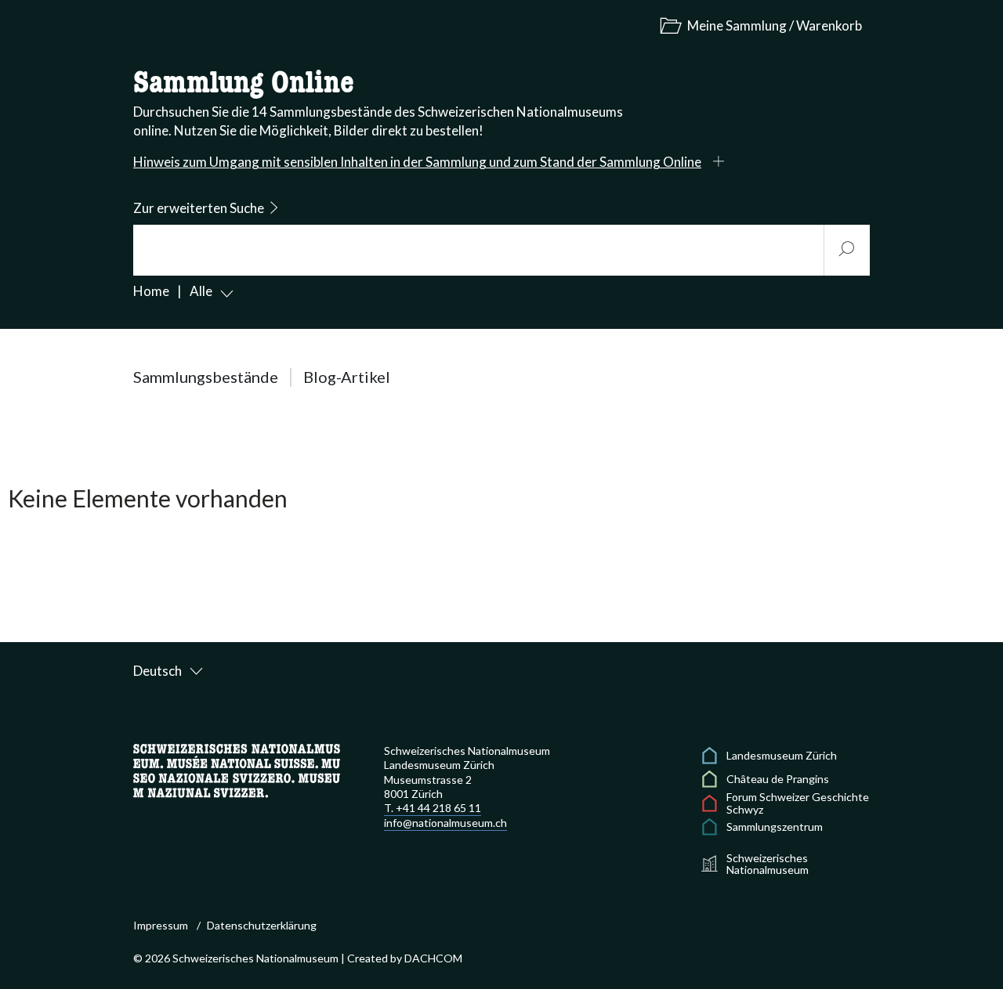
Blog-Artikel (346, 376)
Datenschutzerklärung (262, 925)
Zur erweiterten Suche (198, 208)
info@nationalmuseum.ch (445, 822)
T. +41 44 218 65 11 (432, 807)
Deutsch (157, 670)
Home (151, 291)
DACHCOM (433, 958)
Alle (201, 291)
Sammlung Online (243, 83)
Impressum (160, 925)
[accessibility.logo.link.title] (236, 769)
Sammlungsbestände (205, 376)
